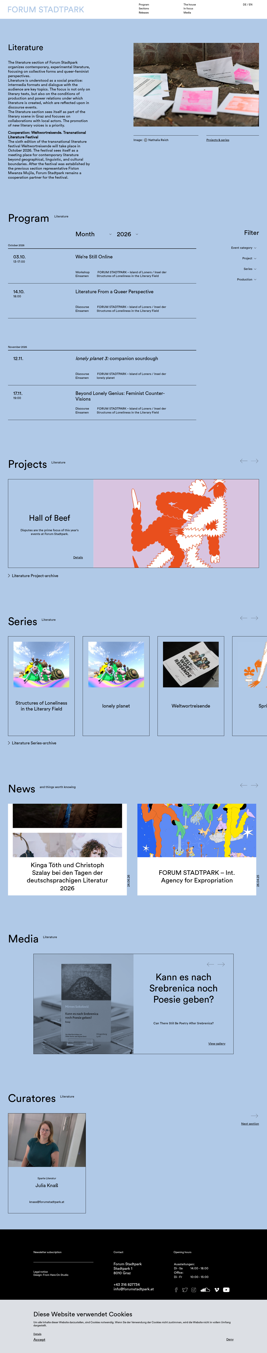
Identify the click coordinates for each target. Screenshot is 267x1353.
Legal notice (40, 1272)
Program (144, 4)
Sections (144, 8)
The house (190, 4)
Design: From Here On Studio (50, 1275)
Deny (230, 1339)
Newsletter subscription (47, 1252)
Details (78, 557)
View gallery (216, 1043)
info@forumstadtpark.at (134, 1289)
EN (250, 4)
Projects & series (217, 140)
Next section (250, 1123)
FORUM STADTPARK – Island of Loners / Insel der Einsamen (50, 518)
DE (245, 4)
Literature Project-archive (35, 576)
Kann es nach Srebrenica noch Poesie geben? (183, 989)
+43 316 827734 (127, 1285)
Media (187, 12)
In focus (188, 8)
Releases (144, 12)
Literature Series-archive (34, 743)
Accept (39, 1340)
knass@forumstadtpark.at (46, 1202)
